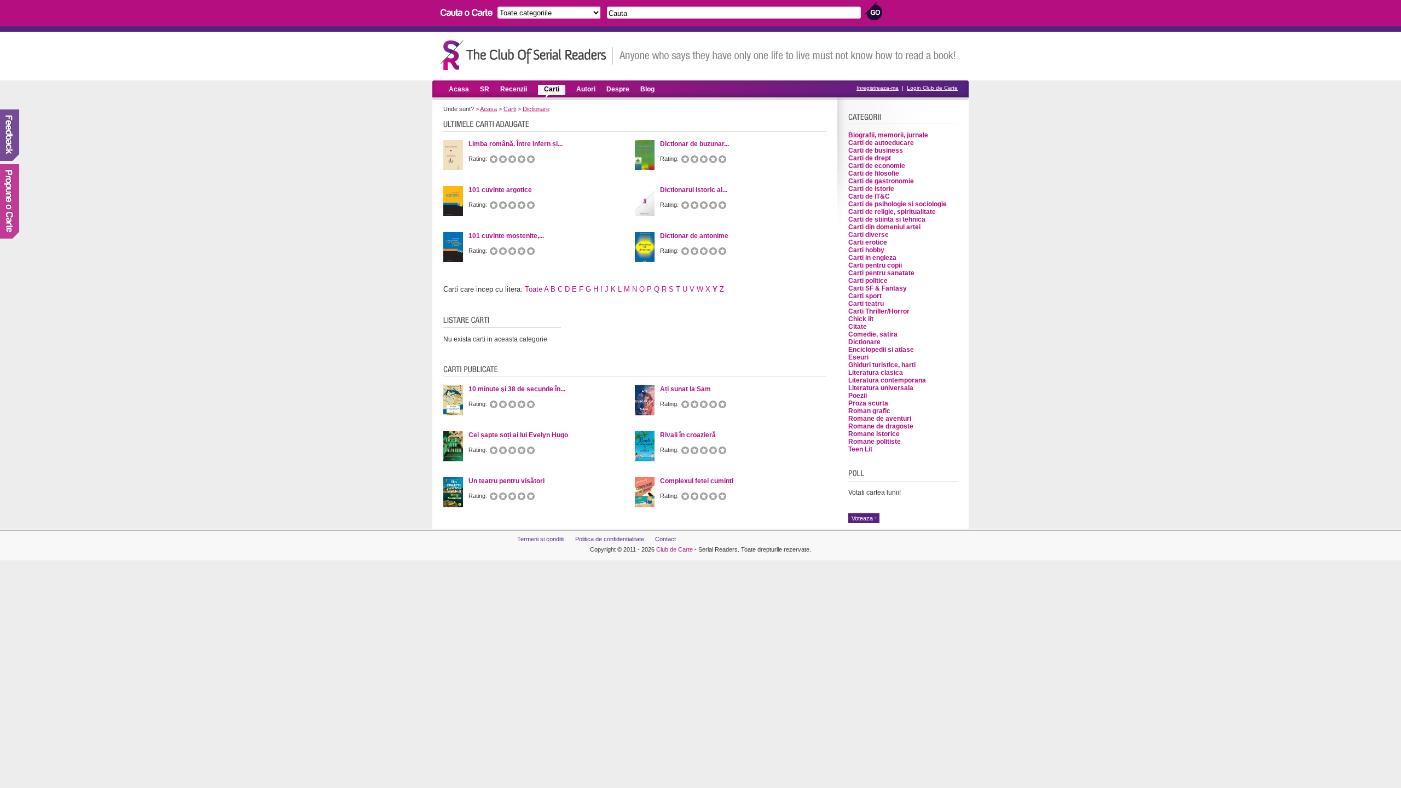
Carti (551, 89)
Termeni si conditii (540, 539)
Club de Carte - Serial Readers (527, 55)
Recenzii (513, 89)
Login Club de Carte (932, 88)
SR (484, 89)
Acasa (459, 89)
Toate (533, 289)
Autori (585, 89)
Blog (647, 89)
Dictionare (536, 109)
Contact (665, 539)
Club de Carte (674, 549)
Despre (617, 89)
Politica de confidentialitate (609, 539)
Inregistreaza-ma (877, 88)
